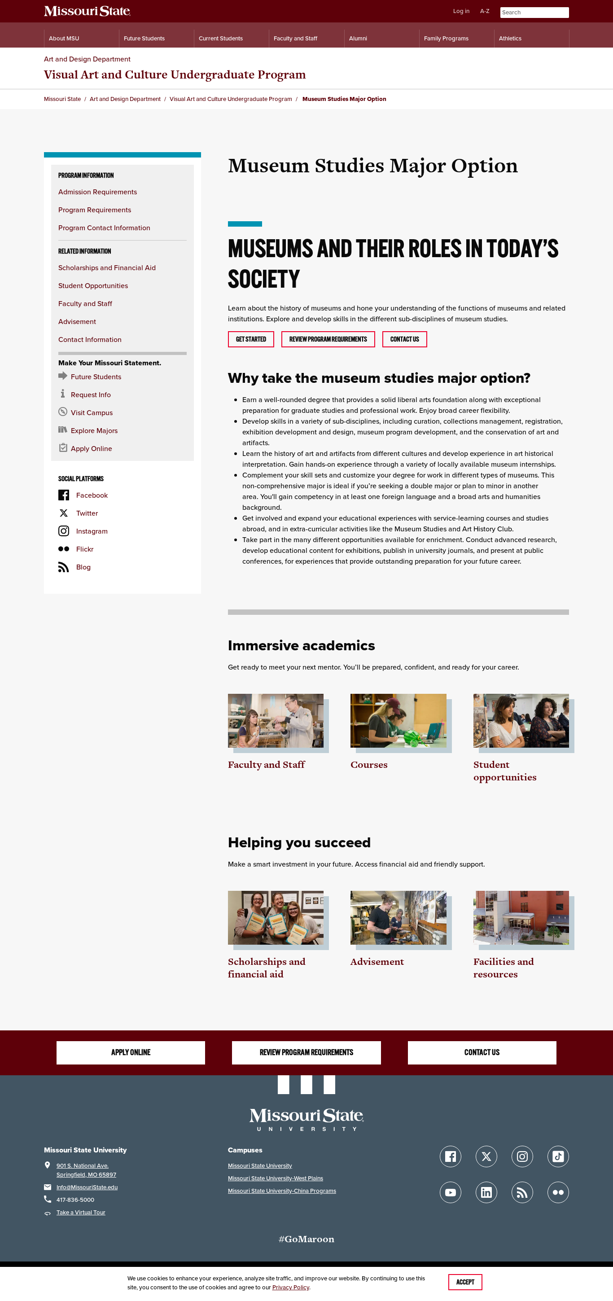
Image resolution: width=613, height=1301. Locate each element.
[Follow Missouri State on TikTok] (558, 1156)
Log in (461, 11)
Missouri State (62, 99)
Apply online (130, 1052)
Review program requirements (328, 339)
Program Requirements (94, 210)
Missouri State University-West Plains (275, 1178)
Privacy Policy (290, 1287)
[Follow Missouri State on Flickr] (558, 1192)
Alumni (358, 38)
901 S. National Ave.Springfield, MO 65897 (86, 1170)
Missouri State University (260, 1165)
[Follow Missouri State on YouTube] (450, 1192)
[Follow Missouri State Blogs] (522, 1192)
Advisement (77, 321)
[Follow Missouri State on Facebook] (450, 1156)
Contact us (404, 339)
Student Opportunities (93, 285)
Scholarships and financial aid (267, 968)
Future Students (144, 38)
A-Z (485, 11)
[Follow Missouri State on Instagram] (522, 1156)
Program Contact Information (104, 227)
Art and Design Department (87, 59)
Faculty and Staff (295, 38)
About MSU (64, 38)
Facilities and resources (503, 968)
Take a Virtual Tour (81, 1212)
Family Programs (446, 38)
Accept (465, 1282)
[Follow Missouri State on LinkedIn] (486, 1192)
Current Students (221, 38)
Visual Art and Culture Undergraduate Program (175, 74)
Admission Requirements (97, 192)
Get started (251, 339)
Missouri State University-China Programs (282, 1191)
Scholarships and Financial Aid (107, 267)
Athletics (510, 38)
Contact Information (90, 339)
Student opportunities (505, 771)
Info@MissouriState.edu (87, 1187)
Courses (369, 764)
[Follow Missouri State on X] (486, 1156)
